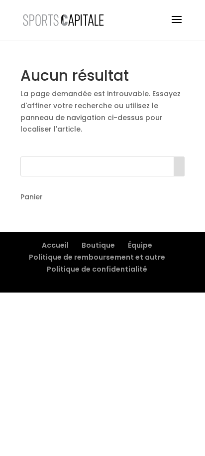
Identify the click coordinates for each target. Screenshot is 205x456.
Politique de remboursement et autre (97, 257)
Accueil (55, 245)
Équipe (140, 245)
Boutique (98, 245)
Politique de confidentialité (97, 269)
